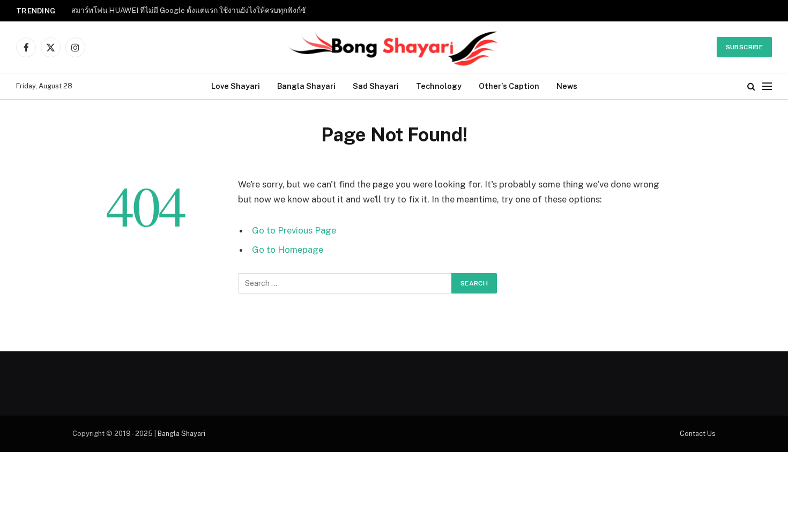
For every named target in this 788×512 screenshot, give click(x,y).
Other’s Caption (509, 86)
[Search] (751, 86)
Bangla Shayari (306, 86)
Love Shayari (235, 86)
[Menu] (767, 86)
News (566, 86)
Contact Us (698, 434)
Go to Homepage (287, 249)
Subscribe (744, 47)
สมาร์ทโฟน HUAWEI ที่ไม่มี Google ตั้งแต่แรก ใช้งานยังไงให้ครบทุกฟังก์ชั (188, 10)
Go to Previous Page (294, 230)
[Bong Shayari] (394, 47)
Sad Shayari (376, 86)
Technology (439, 86)
